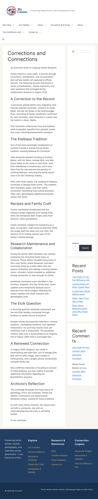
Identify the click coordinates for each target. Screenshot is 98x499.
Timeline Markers (59, 455)
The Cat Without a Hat (11, 32)
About (80, 25)
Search (75, 243)
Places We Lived (36, 464)
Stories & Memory (36, 452)
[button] (3, 39)
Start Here (6, 25)
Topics (40, 25)
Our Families (24, 25)
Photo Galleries (58, 460)
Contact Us (33, 32)
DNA (53, 451)
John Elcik (77, 347)
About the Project (83, 451)
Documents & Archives (60, 25)
